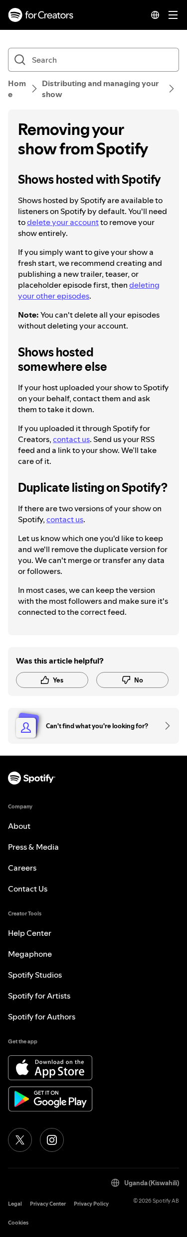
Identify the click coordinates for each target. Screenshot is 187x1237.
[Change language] (155, 15)
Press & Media (33, 846)
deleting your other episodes (89, 290)
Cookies (18, 1223)
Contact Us (27, 888)
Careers (22, 867)
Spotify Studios (35, 974)
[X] (20, 1140)
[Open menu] (173, 15)
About (19, 825)
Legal (15, 1204)
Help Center (29, 932)
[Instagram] (52, 1140)
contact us (71, 439)
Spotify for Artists (39, 995)
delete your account (63, 222)
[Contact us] (164, 726)
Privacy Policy (91, 1204)
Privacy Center (48, 1204)
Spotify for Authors (41, 1016)
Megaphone (30, 953)
